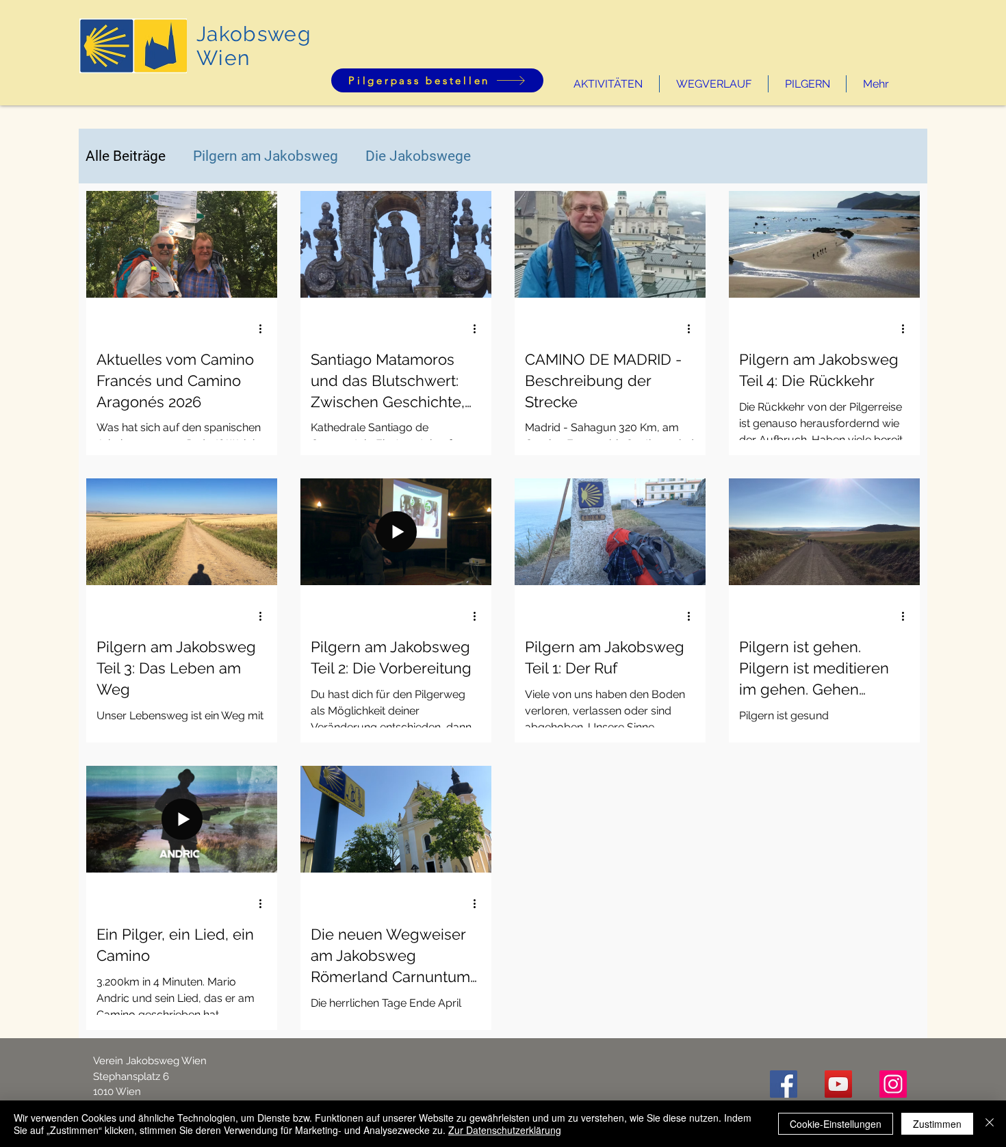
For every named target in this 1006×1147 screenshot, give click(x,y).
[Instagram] (893, 1084)
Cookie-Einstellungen (835, 1124)
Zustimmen (937, 1124)
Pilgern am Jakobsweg (265, 156)
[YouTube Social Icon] (838, 1084)
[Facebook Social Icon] (783, 1084)
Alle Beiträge (126, 156)
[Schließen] (989, 1123)
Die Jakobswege (418, 156)
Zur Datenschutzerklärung (504, 1130)
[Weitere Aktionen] (265, 328)
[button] (608, 83)
